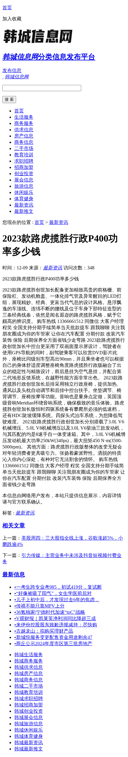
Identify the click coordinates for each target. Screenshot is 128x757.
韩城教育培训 (28, 692)
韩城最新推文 (28, 748)
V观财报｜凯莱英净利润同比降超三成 (55, 618)
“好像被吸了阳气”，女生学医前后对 (53, 593)
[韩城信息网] (39, 43)
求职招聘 (23, 161)
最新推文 (23, 211)
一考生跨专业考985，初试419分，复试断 (58, 587)
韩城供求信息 (28, 667)
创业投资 (23, 173)
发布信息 (11, 70)
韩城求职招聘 (28, 698)
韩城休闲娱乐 (28, 729)
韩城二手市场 (28, 686)
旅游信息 (23, 186)
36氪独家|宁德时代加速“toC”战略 (49, 612)
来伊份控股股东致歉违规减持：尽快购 (55, 624)
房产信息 (23, 135)
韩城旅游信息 (28, 723)
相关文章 (13, 525)
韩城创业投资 (28, 711)
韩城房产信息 (28, 673)
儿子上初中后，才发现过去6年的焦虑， (56, 599)
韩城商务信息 (28, 679)
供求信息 (23, 129)
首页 (7, 7)
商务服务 (23, 123)
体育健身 (23, 198)
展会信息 (23, 179)
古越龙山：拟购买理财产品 (43, 631)
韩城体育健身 (28, 736)
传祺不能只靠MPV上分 (39, 605)
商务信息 (23, 142)
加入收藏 (11, 18)
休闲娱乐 (23, 192)
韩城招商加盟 (28, 704)
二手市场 (23, 148)
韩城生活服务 (28, 654)
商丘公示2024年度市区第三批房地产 (53, 643)
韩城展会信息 (28, 717)
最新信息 (13, 574)
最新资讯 (23, 204)
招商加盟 (23, 167)
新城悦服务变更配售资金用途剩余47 (53, 637)
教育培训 (23, 154)
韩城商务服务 (28, 660)
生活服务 (23, 117)
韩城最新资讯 (28, 742)
